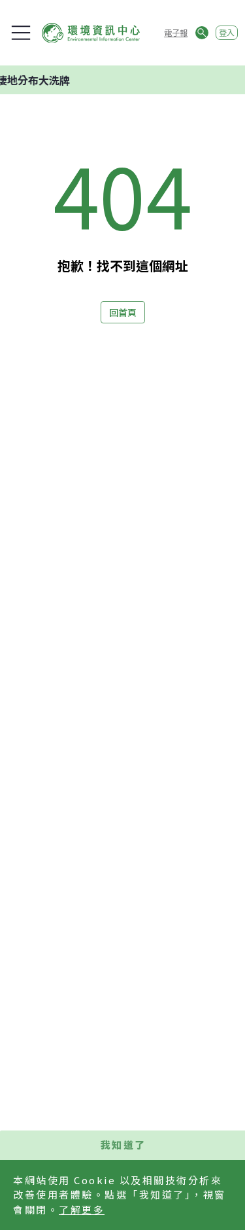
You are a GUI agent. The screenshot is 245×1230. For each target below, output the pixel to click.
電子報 (176, 32)
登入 (227, 32)
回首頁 (123, 312)
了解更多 (82, 1209)
